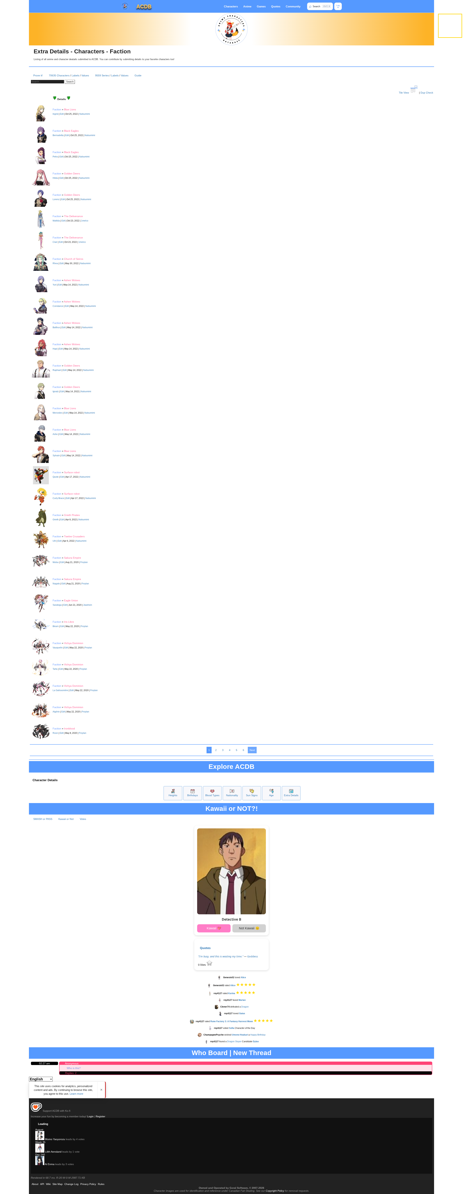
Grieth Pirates (72, 515)
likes (202, 964)
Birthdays (192, 795)
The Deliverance (73, 216)
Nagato (56, 584)
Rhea (55, 263)
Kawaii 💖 (214, 928)
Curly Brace (58, 498)
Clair (55, 242)
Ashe (55, 434)
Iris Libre (69, 621)
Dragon (245, 1006)
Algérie (56, 712)
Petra (55, 157)
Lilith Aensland (52, 1151)
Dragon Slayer (234, 1041)
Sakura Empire (72, 557)
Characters (231, 6)
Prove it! (38, 75)
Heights (173, 795)
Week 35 (40, 1142)
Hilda (55, 178)
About (35, 1184)
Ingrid (55, 114)
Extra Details (291, 795)
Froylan (84, 562)
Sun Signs (252, 795)
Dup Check (426, 92)
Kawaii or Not (66, 819)
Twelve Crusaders (74, 536)
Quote (56, 477)
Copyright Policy (275, 1190)
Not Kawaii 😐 (249, 928)
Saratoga (57, 605)
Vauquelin (58, 648)
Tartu (55, 669)
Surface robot (72, 472)
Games (261, 6)
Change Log (71, 1184)
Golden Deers (72, 173)
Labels (75, 75)
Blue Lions (70, 109)
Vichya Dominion (73, 643)
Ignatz (56, 391)
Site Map (57, 1184)
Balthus (56, 327)
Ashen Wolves (72, 280)
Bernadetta (58, 135)
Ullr (54, 541)
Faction (57, 109)
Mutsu (56, 562)
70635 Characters (59, 75)
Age (271, 795)
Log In (338, 6)
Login (90, 1116)
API (42, 1184)
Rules (101, 1184)
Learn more (76, 1093)
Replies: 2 (71, 1073)
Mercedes (57, 413)
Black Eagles (71, 130)
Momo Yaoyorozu (54, 1139)
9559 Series (102, 75)
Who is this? (74, 1068)
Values (85, 75)
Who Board (210, 1053)
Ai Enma (49, 1164)
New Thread (252, 1053)
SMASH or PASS (42, 819)
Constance (58, 306)
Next (252, 750)
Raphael (57, 370)
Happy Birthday (258, 1035)
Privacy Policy (88, 1184)
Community (293, 6)
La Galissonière (60, 690)
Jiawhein (87, 605)
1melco (84, 221)
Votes (83, 819)
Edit (62, 114)
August (39, 1129)
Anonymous (71, 1063)
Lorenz (56, 199)
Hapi (55, 349)
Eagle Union (71, 600)
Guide (138, 75)
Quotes (275, 6)
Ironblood (69, 728)
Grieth (56, 519)
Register (100, 1116)
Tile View (404, 92)
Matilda (56, 221)
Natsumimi (84, 114)
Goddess (252, 956)
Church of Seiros (73, 258)
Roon (55, 733)
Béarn (56, 626)
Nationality (232, 795)
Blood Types (212, 795)
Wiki (48, 1184)
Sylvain (56, 455)
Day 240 (40, 1154)
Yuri (54, 285)
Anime (247, 6)
